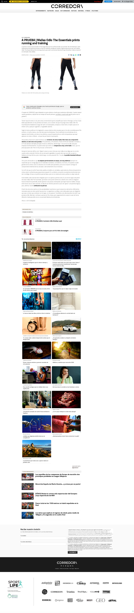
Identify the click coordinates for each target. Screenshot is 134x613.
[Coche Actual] (57, 583)
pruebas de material (27, 212)
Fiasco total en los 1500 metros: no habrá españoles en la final (56, 504)
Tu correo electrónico (25, 541)
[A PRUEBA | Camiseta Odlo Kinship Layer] (28, 222)
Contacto (57, 568)
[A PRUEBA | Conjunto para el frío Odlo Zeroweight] (28, 232)
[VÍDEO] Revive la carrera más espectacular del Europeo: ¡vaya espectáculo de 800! (56, 494)
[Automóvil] (94, 583)
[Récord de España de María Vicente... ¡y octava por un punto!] (28, 486)
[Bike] (46, 600)
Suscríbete (108, 1)
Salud (57, 11)
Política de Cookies (72, 534)
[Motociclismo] (117, 583)
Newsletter (34, 1)
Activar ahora (74, 107)
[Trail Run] (82, 592)
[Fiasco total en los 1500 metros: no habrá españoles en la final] (28, 505)
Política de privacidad (64, 568)
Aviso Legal (97, 533)
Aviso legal (71, 568)
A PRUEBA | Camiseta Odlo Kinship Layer (48, 221)
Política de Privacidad (105, 533)
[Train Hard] (70, 600)
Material (81, 11)
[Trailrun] (97, 1)
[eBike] (80, 600)
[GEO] (100, 600)
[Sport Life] (44, 592)
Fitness (87, 11)
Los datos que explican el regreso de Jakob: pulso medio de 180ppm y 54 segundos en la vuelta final (57, 513)
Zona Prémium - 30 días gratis (20, 1)
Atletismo (95, 11)
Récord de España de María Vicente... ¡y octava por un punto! (57, 484)
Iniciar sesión (117, 1)
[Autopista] (46, 583)
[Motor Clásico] (81, 583)
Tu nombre (23, 535)
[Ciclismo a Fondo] (106, 592)
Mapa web (77, 568)
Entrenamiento (41, 11)
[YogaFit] (94, 592)
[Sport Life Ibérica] (15, 584)
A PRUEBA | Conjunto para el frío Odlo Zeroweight (51, 230)
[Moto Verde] (106, 583)
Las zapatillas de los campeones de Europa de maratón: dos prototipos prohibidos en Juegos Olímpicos (57, 475)
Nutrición (50, 11)
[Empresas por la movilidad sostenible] (13, 596)
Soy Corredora (65, 11)
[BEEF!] (89, 600)
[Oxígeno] (60, 600)
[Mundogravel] (112, 600)
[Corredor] (67, 6)
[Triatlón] (70, 592)
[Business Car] (68, 583)
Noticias (74, 11)
